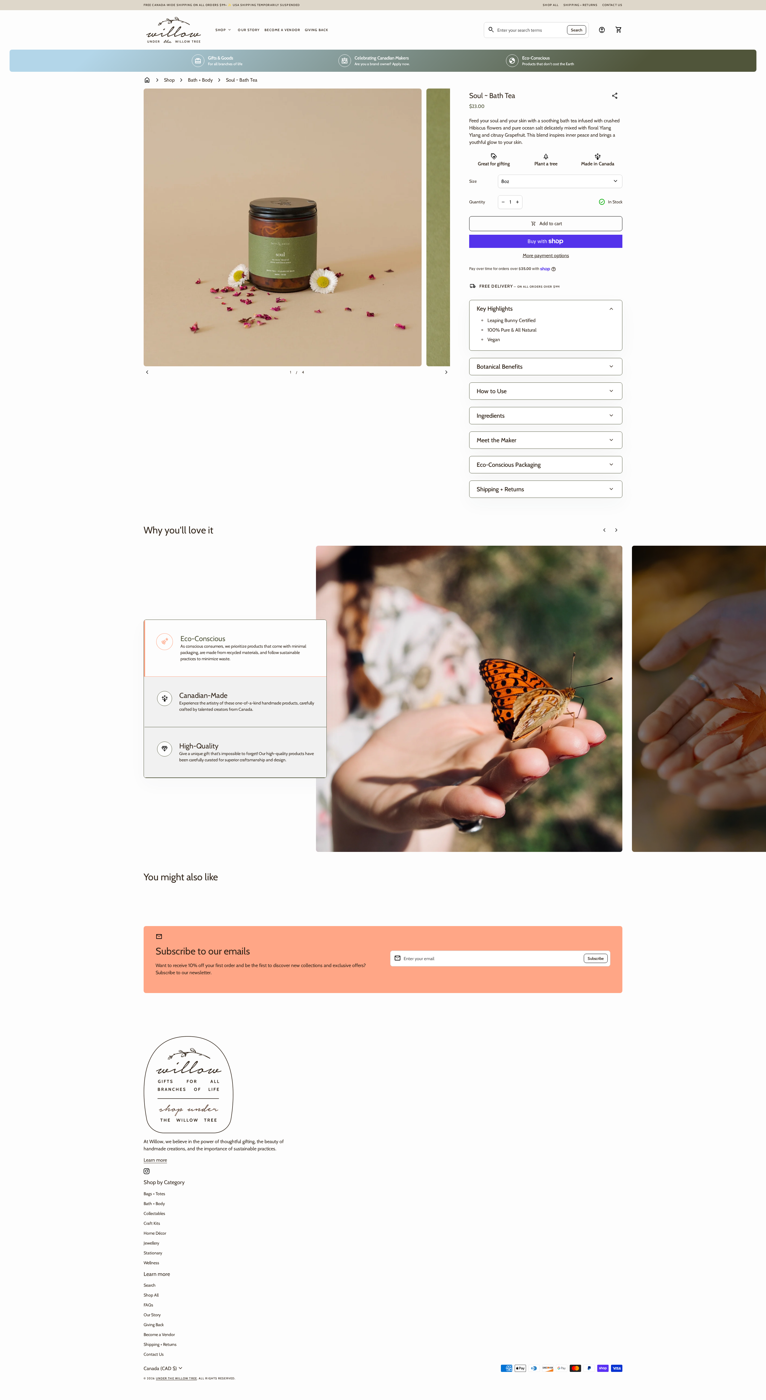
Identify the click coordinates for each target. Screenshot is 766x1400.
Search (576, 30)
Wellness (151, 1262)
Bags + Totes (154, 1193)
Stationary (153, 1253)
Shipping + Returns (580, 5)
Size (473, 181)
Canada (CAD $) (164, 1368)
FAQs (148, 1305)
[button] (235, 648)
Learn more (155, 1160)
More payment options (546, 255)
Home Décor (155, 1233)
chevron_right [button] (616, 530)
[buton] (164, 1368)
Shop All (551, 5)
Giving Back (316, 30)
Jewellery (151, 1243)
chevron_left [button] (604, 530)
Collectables (154, 1213)
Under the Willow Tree (176, 1378)
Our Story (249, 30)
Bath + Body (200, 80)
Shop (223, 30)
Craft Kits (152, 1223)
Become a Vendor (282, 30)
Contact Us (612, 5)
